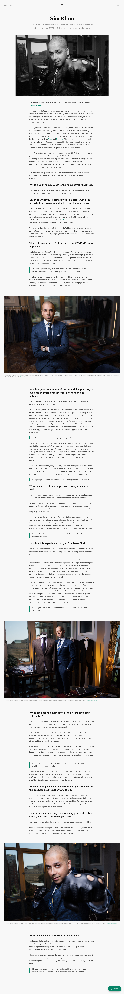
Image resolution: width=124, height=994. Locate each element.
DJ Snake (59, 139)
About (11, 5)
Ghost (75, 988)
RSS (118, 5)
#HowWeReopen (57, 988)
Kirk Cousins (67, 220)
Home (5, 5)
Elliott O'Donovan (25, 377)
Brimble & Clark (35, 105)
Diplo (50, 139)
